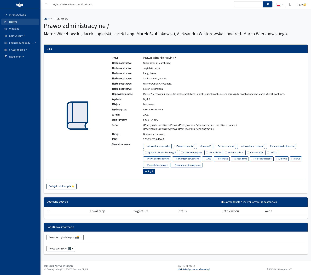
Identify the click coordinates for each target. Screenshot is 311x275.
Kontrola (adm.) (235, 152)
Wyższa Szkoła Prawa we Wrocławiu (72, 4)
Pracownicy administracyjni (188, 165)
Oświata (273, 152)
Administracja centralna (158, 146)
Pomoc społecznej (263, 158)
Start (47, 19)
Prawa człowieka (185, 146)
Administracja (256, 152)
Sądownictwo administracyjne (161, 152)
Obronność (205, 146)
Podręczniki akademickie (282, 146)
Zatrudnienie (215, 152)
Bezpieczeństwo (226, 146)
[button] (46, 4)
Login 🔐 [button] (301, 4)
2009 (208, 158)
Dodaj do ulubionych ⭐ (62, 186)
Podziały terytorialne (157, 165)
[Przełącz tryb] (290, 4)
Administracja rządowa (252, 146)
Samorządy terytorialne (187, 158)
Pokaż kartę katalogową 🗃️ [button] (64, 237)
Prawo (297, 158)
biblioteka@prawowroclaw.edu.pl (194, 269)
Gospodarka (241, 158)
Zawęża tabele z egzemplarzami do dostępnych (250, 202)
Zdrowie (283, 158)
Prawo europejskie (192, 152)
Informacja (223, 158)
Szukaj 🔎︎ (149, 171)
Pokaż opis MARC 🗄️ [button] (60, 248)
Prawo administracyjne (158, 158)
